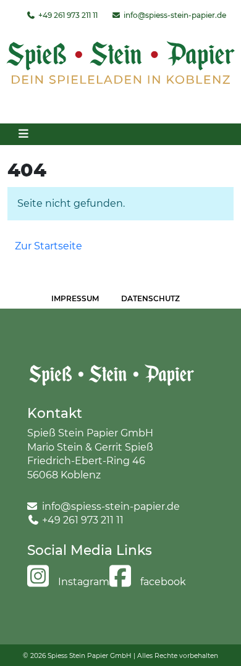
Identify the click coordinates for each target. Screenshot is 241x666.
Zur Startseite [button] (48, 246)
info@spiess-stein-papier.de (174, 15)
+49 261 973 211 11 (67, 15)
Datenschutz (150, 298)
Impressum (75, 298)
